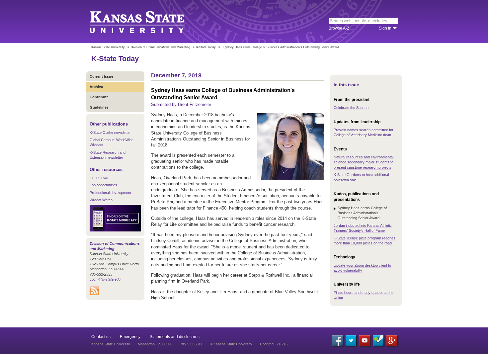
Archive (96, 87)
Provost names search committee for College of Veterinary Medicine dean (363, 132)
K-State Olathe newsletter (110, 132)
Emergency (130, 336)
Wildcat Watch (101, 200)
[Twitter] (351, 340)
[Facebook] (337, 340)
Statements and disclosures (175, 336)
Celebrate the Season (351, 108)
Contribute (99, 97)
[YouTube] (364, 340)
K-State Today (206, 47)
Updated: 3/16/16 (273, 344)
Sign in (385, 28)
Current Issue (101, 76)
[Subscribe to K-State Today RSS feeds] (94, 294)
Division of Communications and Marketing (160, 47)
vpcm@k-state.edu (105, 279)
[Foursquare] (378, 340)
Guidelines (99, 107)
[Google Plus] (391, 340)
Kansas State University (145, 21)
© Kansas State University (231, 344)
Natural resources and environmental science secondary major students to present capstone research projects (363, 162)
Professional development (110, 193)
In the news (99, 178)
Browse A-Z (339, 28)
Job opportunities (103, 185)
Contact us (101, 336)
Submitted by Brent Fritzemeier (181, 104)
